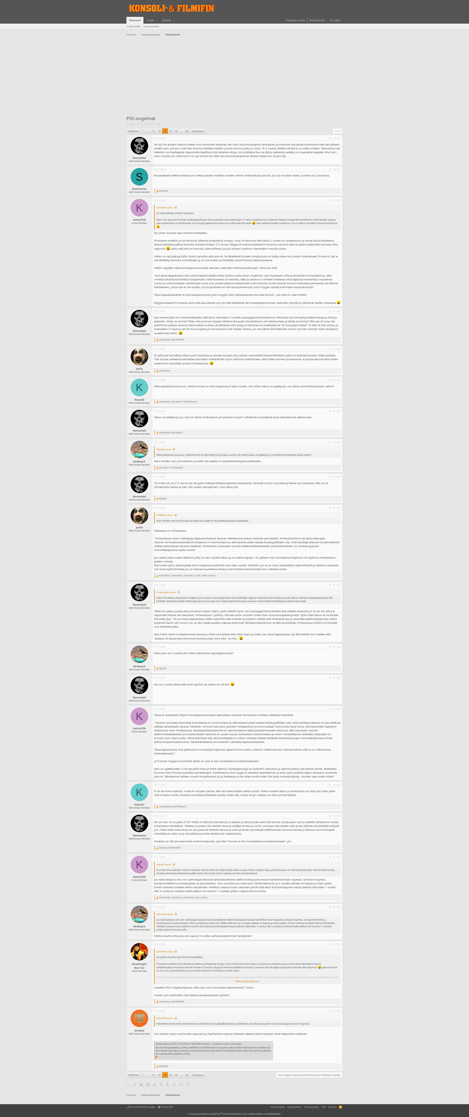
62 (187, 131)
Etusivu (332, 1107)
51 (153, 131)
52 (159, 131)
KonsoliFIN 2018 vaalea (142, 1107)
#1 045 (337, 349)
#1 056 (337, 816)
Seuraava (197, 131)
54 (170, 131)
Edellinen (134, 131)
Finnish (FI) (166, 1107)
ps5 (159, 124)
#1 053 (337, 677)
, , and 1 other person (187, 575)
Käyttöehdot (294, 1107)
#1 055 (337, 784)
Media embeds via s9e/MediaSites (265, 1113)
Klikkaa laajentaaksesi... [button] (247, 981)
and (171, 339)
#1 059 (337, 944)
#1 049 (337, 476)
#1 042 (337, 169)
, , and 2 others (183, 897)
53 (165, 131)
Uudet (150, 20)
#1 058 (337, 907)
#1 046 (337, 380)
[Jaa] (329, 138)
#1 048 (337, 442)
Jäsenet (166, 20)
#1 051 (337, 585)
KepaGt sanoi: (163, 449)
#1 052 (337, 646)
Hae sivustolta (151, 26)
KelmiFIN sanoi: (164, 207)
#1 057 (337, 857)
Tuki (323, 1107)
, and (178, 401)
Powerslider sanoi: (166, 592)
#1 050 (337, 508)
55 (176, 131)
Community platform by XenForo (218, 1113)
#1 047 (337, 411)
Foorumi (135, 20)
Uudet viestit (133, 26)
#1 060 (337, 1010)
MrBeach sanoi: (164, 515)
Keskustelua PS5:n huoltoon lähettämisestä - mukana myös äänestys (199, 1043)
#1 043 (337, 200)
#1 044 (337, 311)
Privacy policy (311, 1107)
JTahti (132, 124)
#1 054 (337, 709)
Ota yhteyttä (278, 1107)
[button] (156, 20)
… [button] (148, 131)
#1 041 (337, 138)
